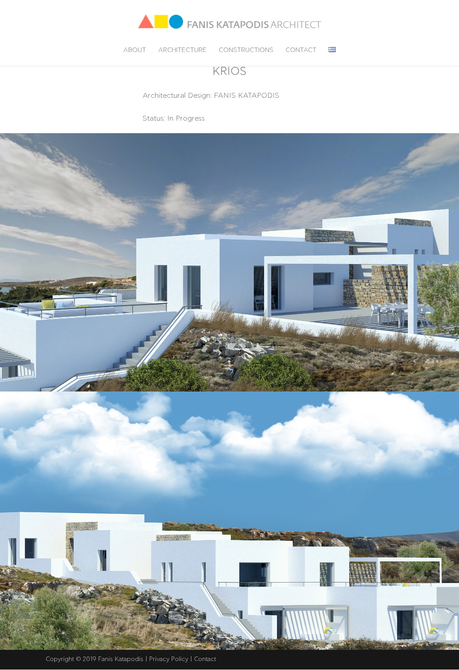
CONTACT (301, 50)
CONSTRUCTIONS (246, 50)
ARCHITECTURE (182, 50)
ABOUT (134, 50)
